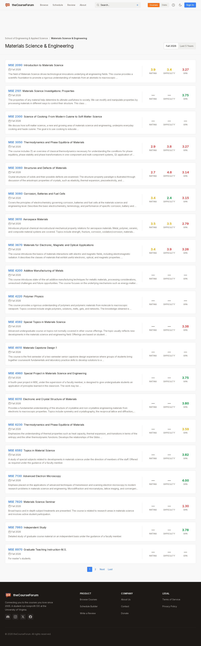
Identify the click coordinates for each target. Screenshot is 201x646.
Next (102, 569)
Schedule (58, 5)
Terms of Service (171, 599)
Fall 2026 (171, 46)
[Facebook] (30, 617)
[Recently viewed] (173, 5)
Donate (125, 613)
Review (71, 5)
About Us (125, 599)
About (83, 5)
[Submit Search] (137, 5)
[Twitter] (23, 617)
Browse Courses (88, 599)
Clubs (164, 5)
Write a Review (88, 613)
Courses (154, 5)
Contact (125, 606)
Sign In (190, 5)
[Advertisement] (100, 22)
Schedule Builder (89, 606)
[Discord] (8, 617)
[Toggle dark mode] (180, 5)
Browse (44, 5)
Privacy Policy (169, 606)
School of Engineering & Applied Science (26, 38)
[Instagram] (15, 617)
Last (110, 569)
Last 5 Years (186, 46)
